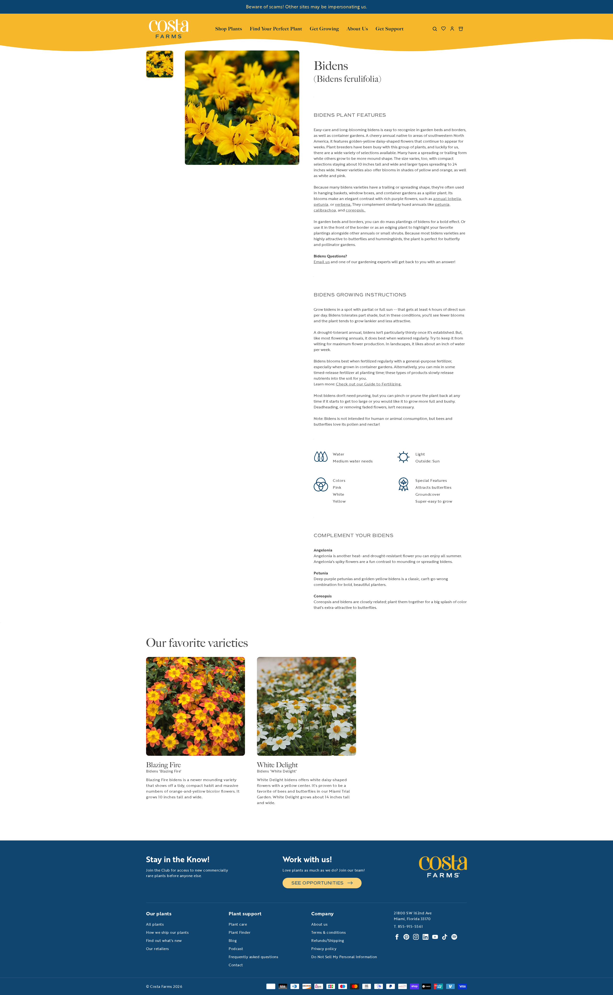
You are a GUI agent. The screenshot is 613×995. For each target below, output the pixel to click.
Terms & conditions (328, 932)
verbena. (343, 204)
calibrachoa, (325, 210)
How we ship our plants (167, 932)
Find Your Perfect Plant (276, 29)
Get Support (390, 28)
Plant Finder (239, 932)
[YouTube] (435, 937)
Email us (322, 262)
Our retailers (157, 948)
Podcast (236, 948)
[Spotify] (454, 937)
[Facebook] (397, 937)
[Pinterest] (406, 937)
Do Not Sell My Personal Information (344, 956)
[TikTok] (445, 937)
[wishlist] (443, 28)
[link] (168, 28)
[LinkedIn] (425, 937)
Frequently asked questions (253, 956)
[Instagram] (416, 937)
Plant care (238, 924)
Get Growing (324, 29)
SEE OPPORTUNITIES (317, 883)
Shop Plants (228, 28)
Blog (233, 940)
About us (319, 924)
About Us (357, 28)
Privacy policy (323, 948)
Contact (236, 964)
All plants (155, 924)
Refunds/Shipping (327, 940)
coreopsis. (356, 210)
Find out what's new (164, 940)
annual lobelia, (447, 198)
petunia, (321, 204)
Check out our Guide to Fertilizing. (369, 384)
